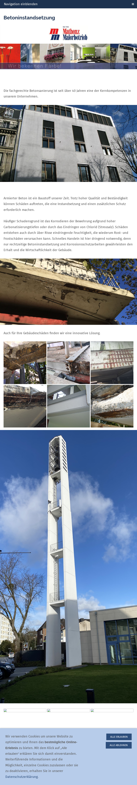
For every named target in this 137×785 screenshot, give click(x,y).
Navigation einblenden (21, 4)
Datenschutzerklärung (21, 777)
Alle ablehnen (119, 745)
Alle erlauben (119, 736)
